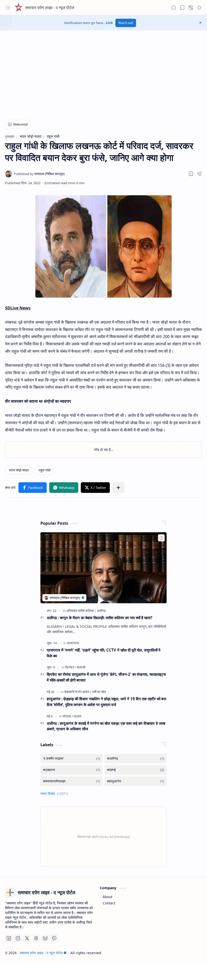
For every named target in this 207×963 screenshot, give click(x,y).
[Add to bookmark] (161, 537)
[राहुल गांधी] (44, 470)
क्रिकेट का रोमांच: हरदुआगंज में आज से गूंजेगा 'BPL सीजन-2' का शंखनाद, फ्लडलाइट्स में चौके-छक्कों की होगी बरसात (106, 677)
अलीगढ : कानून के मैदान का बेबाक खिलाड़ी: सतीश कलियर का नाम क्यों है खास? (99, 617)
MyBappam (193, 952)
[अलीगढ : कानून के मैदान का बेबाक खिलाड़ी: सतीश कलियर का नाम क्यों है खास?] (103, 567)
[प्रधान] (77, 716)
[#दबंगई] (136, 770)
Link (109, 22)
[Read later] (191, 174)
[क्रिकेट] (70, 667)
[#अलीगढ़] (136, 758)
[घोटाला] (68, 716)
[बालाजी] (81, 667)
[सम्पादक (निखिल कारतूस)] (39, 174)
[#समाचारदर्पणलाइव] (71, 781)
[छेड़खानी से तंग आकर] (77, 691)
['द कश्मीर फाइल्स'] (71, 758)
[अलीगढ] (101, 610)
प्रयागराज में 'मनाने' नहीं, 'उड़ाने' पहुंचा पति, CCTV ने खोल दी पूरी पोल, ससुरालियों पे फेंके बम (103, 652)
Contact (109, 903)
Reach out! (125, 23)
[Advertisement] (44, 77)
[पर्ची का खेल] (99, 691)
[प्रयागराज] (73, 643)
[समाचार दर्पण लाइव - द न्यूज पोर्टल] (18, 8)
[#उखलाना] (71, 770)
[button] (7, 7)
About (107, 896)
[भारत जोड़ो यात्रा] (19, 470)
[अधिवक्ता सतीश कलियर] (81, 610)
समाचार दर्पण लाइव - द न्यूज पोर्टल (49, 7)
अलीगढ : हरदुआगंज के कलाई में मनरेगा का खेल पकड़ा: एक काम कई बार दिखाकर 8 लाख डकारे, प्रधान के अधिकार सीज (106, 726)
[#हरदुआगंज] (136, 781)
